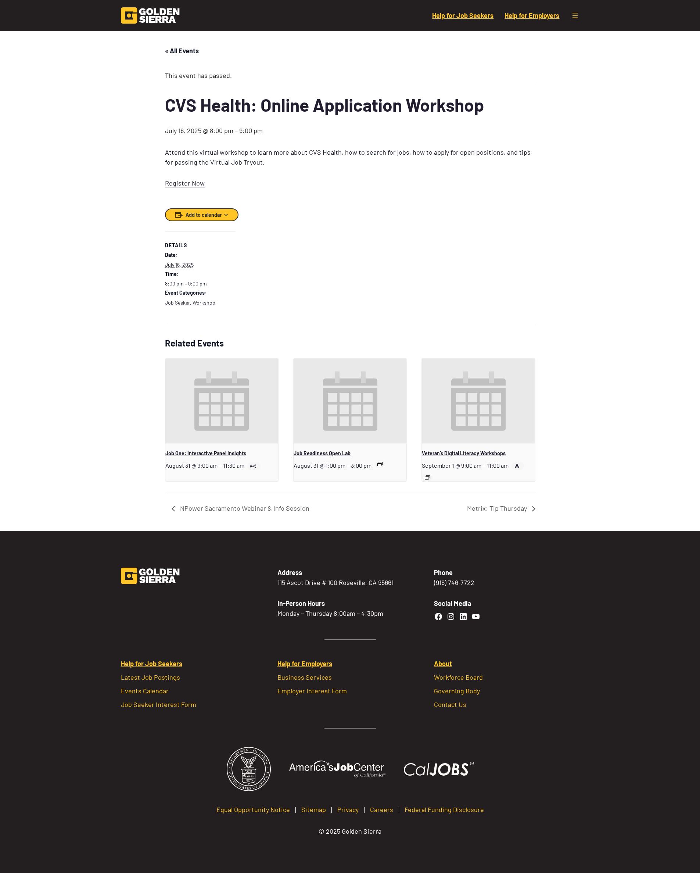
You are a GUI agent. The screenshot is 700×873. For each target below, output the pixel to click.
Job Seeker (177, 302)
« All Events (182, 51)
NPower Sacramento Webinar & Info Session (244, 508)
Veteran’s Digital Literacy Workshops (464, 453)
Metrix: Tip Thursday (497, 508)
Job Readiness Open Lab (322, 453)
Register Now (185, 183)
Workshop (204, 302)
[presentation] (221, 401)
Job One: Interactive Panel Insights (205, 453)
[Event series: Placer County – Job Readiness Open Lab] (380, 464)
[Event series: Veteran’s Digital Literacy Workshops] (427, 477)
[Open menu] (575, 15)
